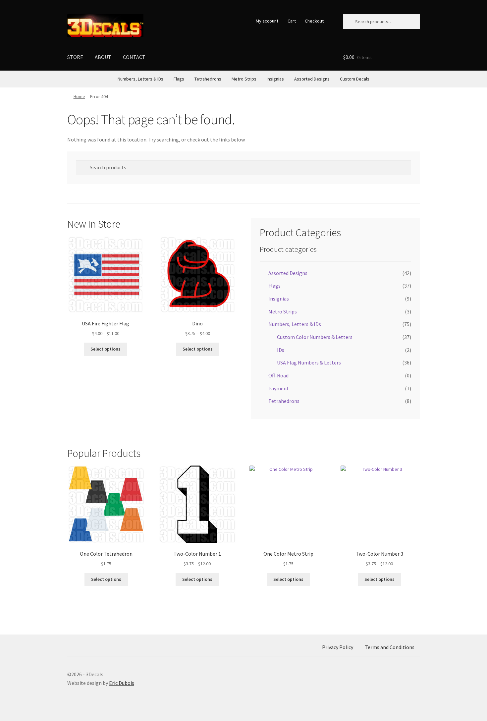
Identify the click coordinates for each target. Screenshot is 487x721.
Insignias (275, 79)
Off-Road (278, 375)
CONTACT (134, 57)
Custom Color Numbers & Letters (314, 337)
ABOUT (103, 57)
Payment (278, 388)
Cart (292, 21)
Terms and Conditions (389, 647)
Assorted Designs (312, 79)
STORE (75, 57)
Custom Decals (354, 79)
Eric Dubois (121, 683)
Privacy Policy (337, 647)
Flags (179, 79)
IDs (280, 350)
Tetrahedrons (207, 79)
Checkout (314, 21)
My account (267, 21)
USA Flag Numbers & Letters (309, 362)
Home (79, 96)
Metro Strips (244, 79)
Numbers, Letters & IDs (140, 79)
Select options (105, 349)
